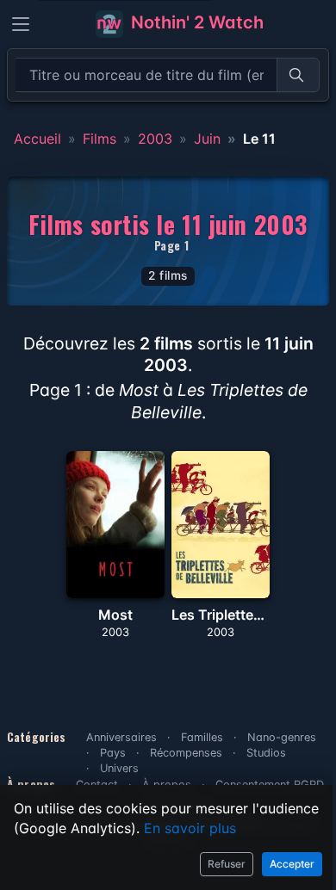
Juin (207, 138)
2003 (155, 138)
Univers (119, 768)
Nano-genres (281, 737)
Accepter (292, 863)
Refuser (227, 863)
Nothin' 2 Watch (195, 22)
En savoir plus (190, 828)
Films (99, 138)
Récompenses (186, 752)
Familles (202, 737)
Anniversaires (121, 737)
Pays (113, 752)
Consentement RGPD (269, 784)
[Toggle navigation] (20, 24)
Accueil (37, 138)
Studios (266, 752)
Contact (97, 784)
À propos (166, 784)
